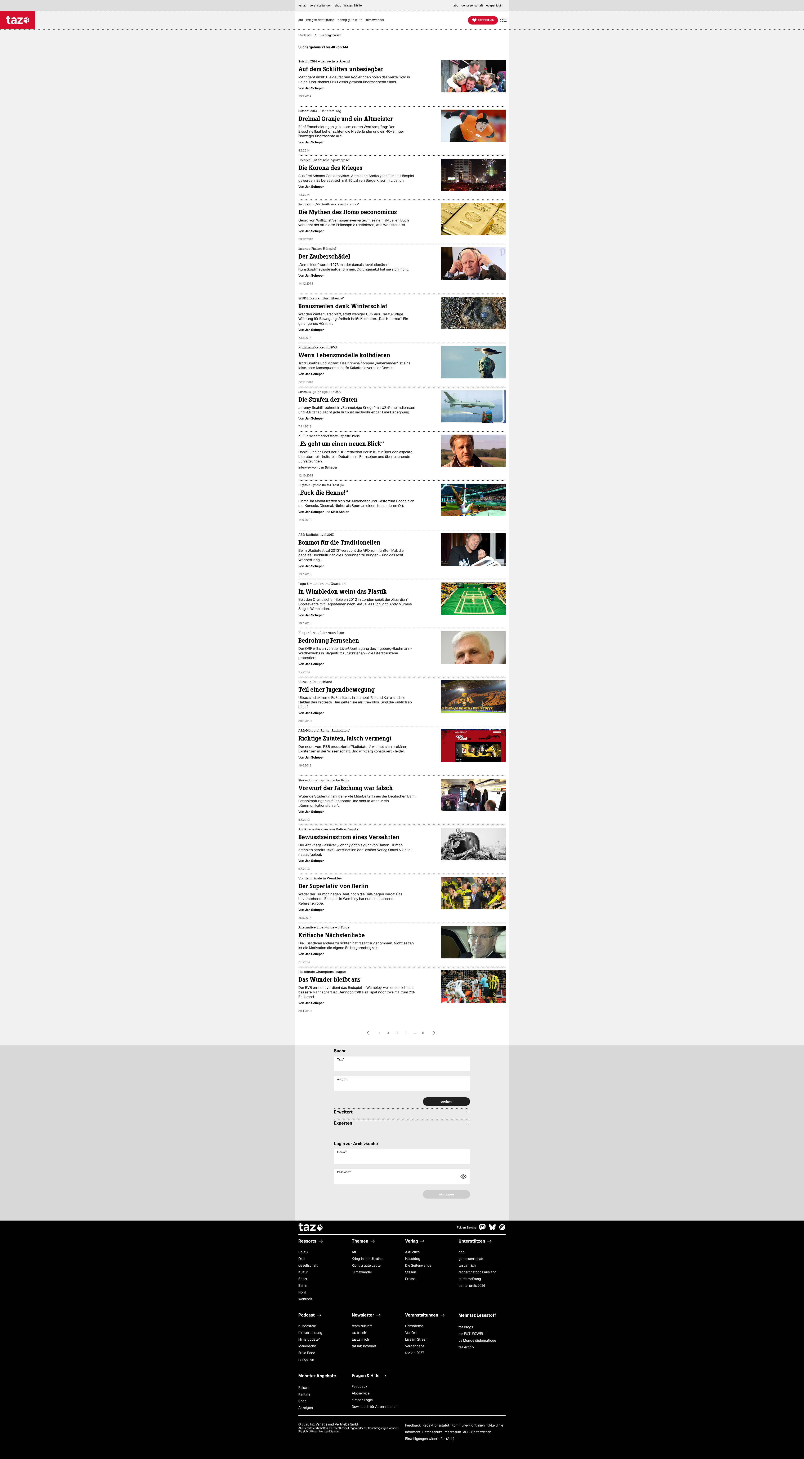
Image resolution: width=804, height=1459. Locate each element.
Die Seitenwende (418, 1265)
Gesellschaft (308, 1265)
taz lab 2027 (414, 1353)
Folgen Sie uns (466, 1227)
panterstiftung (470, 1279)
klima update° (309, 1339)
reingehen (306, 1359)
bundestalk (307, 1326)
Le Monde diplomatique (477, 1340)
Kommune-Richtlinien (468, 1425)
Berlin (302, 1285)
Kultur (303, 1272)
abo (462, 1252)
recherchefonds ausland (477, 1272)
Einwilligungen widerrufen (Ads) (429, 1439)
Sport (302, 1279)
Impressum (453, 1432)
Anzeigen (305, 1408)
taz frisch (359, 1333)
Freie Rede (306, 1353)
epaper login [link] (494, 5)
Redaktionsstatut (436, 1425)
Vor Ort (411, 1333)
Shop (302, 1401)
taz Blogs (466, 1327)
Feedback (359, 1386)
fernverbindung (310, 1333)
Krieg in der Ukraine (367, 1259)
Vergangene (414, 1346)
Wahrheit (305, 1299)
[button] (503, 20)
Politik (303, 1252)
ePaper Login (362, 1400)
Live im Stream (416, 1339)
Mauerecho (307, 1346)
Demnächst (414, 1326)
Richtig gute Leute (366, 1265)
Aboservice (361, 1393)
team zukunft (362, 1326)
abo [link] (455, 5)
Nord (302, 1292)
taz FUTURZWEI (471, 1334)
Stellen (410, 1272)
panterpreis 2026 (472, 1285)
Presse (410, 1279)
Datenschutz (432, 1432)
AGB (466, 1432)
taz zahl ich (467, 1265)
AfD (354, 1252)
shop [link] (338, 5)
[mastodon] (482, 1229)
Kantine (304, 1394)
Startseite (305, 35)
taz (310, 1227)
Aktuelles (412, 1252)
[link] (301, 20)
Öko (301, 1259)
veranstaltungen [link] (320, 5)
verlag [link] (302, 5)
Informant (413, 1432)
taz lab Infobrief (364, 1346)
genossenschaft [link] (472, 5)
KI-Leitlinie (495, 1425)
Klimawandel (362, 1272)
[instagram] (502, 1229)
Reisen (303, 1387)
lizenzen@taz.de (329, 1431)
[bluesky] (492, 1229)
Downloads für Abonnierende (375, 1407)
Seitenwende (481, 1432)
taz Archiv (466, 1347)
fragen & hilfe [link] (353, 5)
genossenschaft (471, 1259)
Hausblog (412, 1259)
